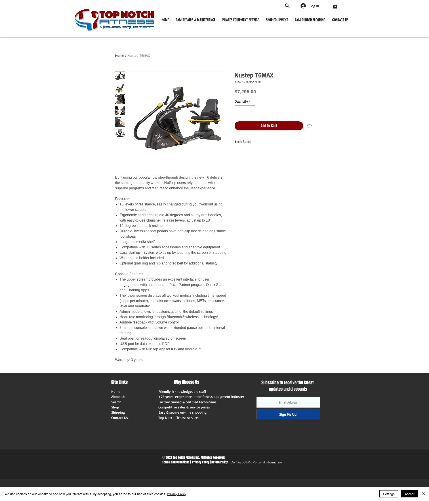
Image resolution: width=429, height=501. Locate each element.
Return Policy (219, 462)
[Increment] (251, 110)
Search (116, 402)
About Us (118, 396)
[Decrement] (238, 110)
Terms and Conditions (175, 462)
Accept (409, 494)
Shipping (118, 412)
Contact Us (119, 417)
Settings (389, 494)
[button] (277, 19)
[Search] (287, 5)
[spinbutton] (245, 110)
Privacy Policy (200, 462)
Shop (115, 407)
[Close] (423, 493)
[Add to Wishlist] (309, 125)
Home (119, 55)
